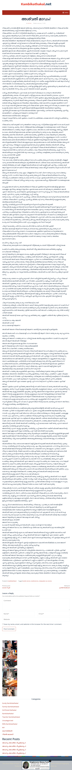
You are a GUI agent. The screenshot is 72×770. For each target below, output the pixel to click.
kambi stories (26, 581)
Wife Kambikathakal (9, 724)
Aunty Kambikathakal (10, 703)
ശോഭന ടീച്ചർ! (6, 587)
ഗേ (3, 727)
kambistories (34, 581)
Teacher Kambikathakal (11, 717)
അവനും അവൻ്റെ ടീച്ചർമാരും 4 (14, 746)
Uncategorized (7, 720)
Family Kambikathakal (10, 707)
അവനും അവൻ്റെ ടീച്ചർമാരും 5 (14, 743)
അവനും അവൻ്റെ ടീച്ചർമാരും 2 (14, 753)
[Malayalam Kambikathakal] (36, 4)
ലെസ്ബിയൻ (7, 731)
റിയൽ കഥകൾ (7, 734)
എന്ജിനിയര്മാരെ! (64, 587)
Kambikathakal (12, 581)
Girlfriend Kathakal (9, 710)
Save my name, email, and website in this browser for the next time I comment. (33, 624)
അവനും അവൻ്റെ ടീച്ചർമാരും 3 (14, 750)
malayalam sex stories (45, 581)
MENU (66, 12)
